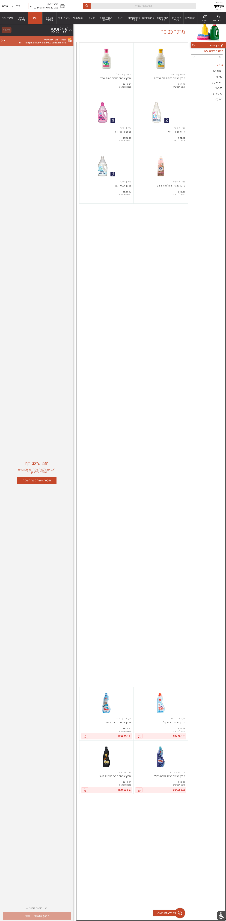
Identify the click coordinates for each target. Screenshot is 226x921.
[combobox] (139, 6)
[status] (56, 28)
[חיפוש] (87, 6)
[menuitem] (219, 18)
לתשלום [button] (6, 30)
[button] (47, 6)
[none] (161, 69)
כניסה (5, 6)
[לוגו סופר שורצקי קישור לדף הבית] (219, 6)
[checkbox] (207, 70)
